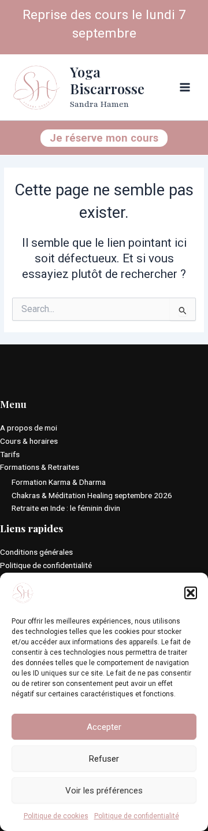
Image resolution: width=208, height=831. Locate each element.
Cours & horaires (29, 441)
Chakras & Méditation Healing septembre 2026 (92, 495)
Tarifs (10, 454)
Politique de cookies (56, 816)
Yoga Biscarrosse (107, 80)
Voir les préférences (104, 790)
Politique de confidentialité (136, 816)
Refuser (104, 759)
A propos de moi (28, 427)
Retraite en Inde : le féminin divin (66, 508)
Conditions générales (36, 552)
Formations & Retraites (39, 467)
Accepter (104, 727)
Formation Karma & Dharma (59, 482)
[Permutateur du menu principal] (185, 87)
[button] (190, 593)
